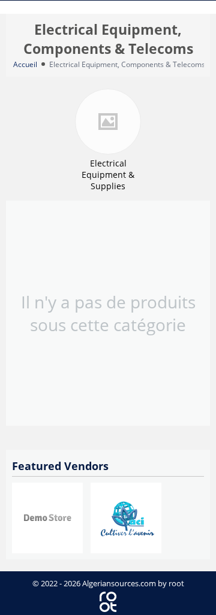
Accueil (25, 64)
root (176, 583)
